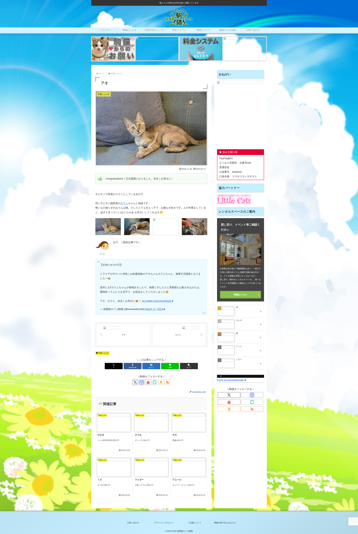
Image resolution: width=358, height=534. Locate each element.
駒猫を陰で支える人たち (225, 523)
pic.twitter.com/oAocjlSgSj (156, 301)
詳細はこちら (240, 294)
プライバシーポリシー (164, 523)
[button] (189, 366)
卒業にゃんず (103, 353)
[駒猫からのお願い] (113, 49)
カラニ (124, 203)
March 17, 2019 (154, 309)
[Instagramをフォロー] (141, 382)
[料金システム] (201, 49)
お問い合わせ (133, 523)
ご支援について (194, 523)
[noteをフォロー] (154, 382)
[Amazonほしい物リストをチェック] (161, 382)
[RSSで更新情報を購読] (167, 382)
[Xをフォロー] (135, 382)
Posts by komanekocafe (230, 380)
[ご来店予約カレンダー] (245, 49)
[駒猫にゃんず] (157, 49)
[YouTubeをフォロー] (148, 382)
